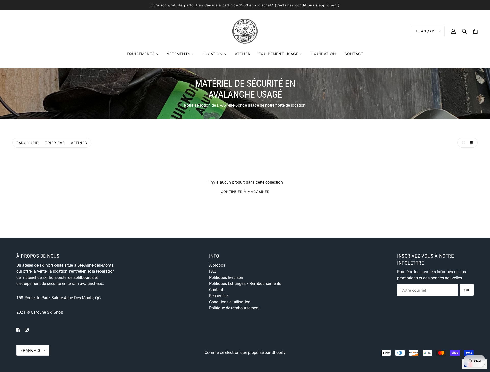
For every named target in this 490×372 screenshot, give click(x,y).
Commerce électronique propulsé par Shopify (245, 352)
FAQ (212, 271)
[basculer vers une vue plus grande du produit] (462, 143)
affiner (79, 143)
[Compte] (453, 31)
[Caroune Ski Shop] (245, 30)
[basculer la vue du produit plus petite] (473, 143)
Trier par (55, 143)
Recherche (218, 295)
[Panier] (475, 31)
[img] (18, 330)
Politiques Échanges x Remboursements (245, 283)
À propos (217, 265)
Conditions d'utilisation (229, 302)
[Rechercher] (464, 31)
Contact (216, 289)
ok (467, 290)
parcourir (27, 143)
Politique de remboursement (234, 308)
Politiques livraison (226, 277)
